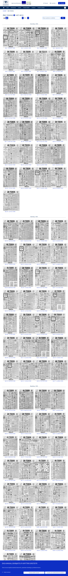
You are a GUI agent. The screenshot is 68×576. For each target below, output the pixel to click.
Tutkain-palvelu (41, 7)
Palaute (46, 3)
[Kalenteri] (4, 18)
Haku (7, 7)
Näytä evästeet (7, 572)
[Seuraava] (28, 18)
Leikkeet (33, 7)
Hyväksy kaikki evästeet (34, 572)
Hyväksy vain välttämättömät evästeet (55, 572)
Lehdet (19, 7)
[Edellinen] (23, 18)
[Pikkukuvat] (7, 18)
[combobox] (25, 18)
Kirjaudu (62, 3)
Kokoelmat (13, 7)
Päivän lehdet (26, 7)
